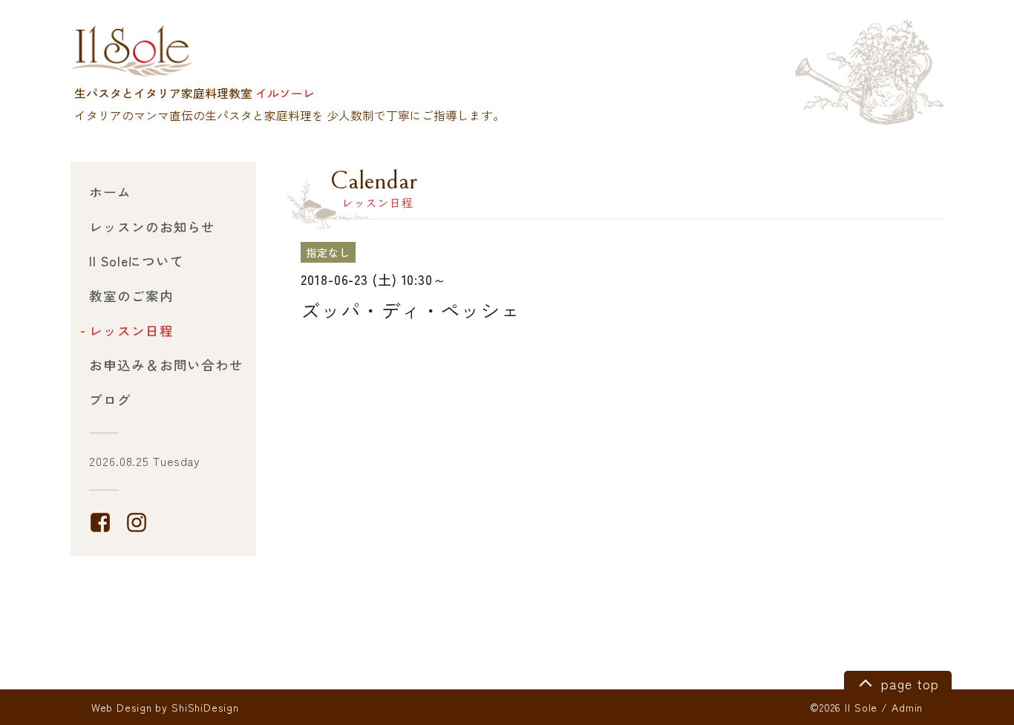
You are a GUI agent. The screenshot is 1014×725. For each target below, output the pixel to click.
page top (907, 684)
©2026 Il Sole (843, 707)
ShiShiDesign (205, 707)
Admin (907, 707)
